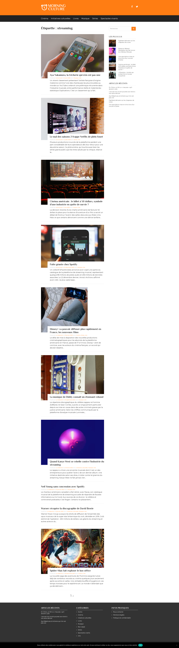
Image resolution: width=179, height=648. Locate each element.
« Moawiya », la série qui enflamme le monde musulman (126, 74)
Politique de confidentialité (122, 618)
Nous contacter (118, 612)
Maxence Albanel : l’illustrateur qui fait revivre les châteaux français (126, 50)
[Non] (177, 645)
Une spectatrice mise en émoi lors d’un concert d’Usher (126, 58)
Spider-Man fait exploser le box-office (70, 570)
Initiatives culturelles (60, 18)
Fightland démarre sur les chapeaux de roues (126, 41)
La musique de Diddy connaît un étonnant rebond (76, 397)
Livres (76, 18)
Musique (85, 18)
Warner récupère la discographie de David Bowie (67, 508)
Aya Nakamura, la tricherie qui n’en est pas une (75, 75)
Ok (140, 645)
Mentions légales (118, 615)
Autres (80, 612)
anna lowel (59, 78)
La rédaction (59, 335)
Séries (95, 18)
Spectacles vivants (109, 18)
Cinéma (44, 18)
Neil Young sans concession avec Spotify (62, 486)
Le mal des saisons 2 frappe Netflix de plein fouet (76, 136)
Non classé (81, 627)
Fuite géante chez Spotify (63, 264)
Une (80, 78)
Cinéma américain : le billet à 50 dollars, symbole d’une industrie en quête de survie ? (127, 67)
